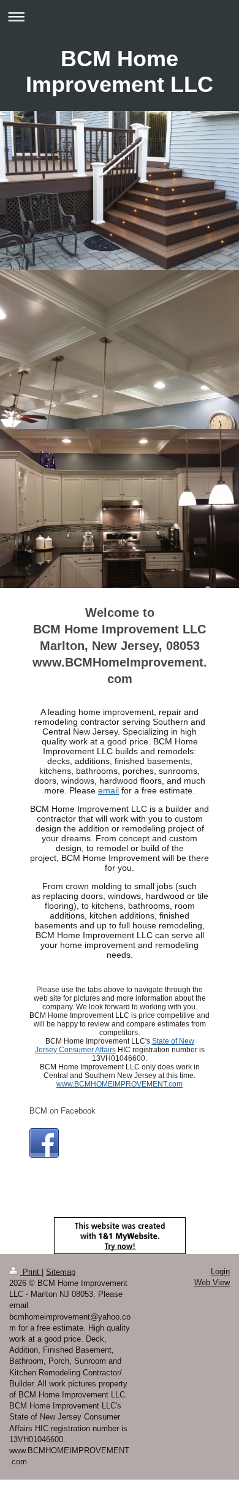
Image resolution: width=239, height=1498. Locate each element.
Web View (212, 1282)
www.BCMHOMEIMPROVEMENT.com (119, 1084)
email (108, 790)
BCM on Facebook (62, 1110)
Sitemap (60, 1272)
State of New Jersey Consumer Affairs (114, 1045)
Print (31, 1272)
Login (220, 1271)
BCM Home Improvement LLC (119, 71)
